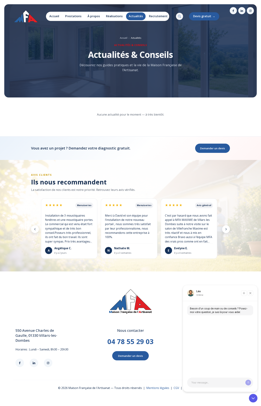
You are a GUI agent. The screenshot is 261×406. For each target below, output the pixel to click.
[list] (130, 229)
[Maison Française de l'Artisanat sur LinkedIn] (241, 10)
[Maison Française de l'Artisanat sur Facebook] (233, 10)
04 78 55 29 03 (130, 341)
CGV (176, 388)
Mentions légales (157, 388)
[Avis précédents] (35, 229)
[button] (179, 16)
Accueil (123, 37)
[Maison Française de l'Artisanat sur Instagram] (250, 10)
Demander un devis (212, 148)
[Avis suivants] (226, 229)
